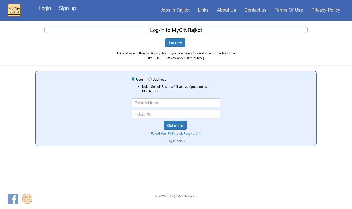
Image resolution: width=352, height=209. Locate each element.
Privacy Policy (325, 9)
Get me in (175, 125)
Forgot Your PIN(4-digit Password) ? (176, 133)
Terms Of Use (289, 9)
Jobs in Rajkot (175, 9)
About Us (226, 9)
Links (203, 9)
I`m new (175, 42)
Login (45, 8)
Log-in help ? (176, 140)
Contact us (255, 9)
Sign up (67, 8)
